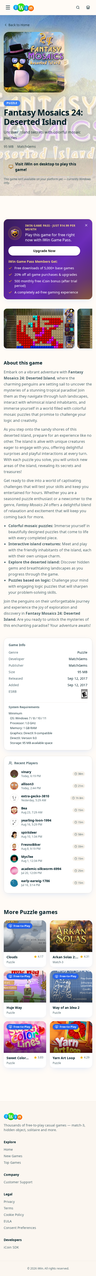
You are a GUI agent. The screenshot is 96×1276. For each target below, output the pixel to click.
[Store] (88, 7)
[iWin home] (23, 7)
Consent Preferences (20, 1227)
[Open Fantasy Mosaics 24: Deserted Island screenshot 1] (39, 328)
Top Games (12, 1162)
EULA (8, 1221)
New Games (13, 1156)
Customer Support (18, 1182)
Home (8, 1149)
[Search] (78, 7)
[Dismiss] (86, 225)
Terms (8, 1208)
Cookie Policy (14, 1214)
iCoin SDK (11, 1247)
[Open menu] (8, 7)
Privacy (9, 1201)
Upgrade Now (44, 251)
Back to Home (19, 25)
